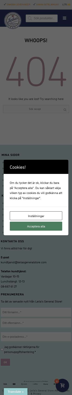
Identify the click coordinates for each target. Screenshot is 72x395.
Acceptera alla (36, 226)
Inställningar (36, 216)
